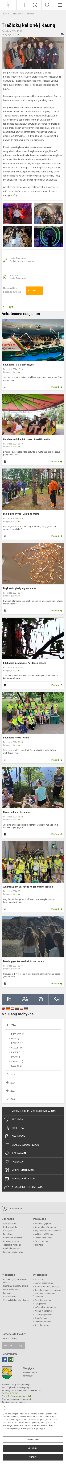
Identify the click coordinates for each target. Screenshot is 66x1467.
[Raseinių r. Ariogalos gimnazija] (8, 4)
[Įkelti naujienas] (23, 5)
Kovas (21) (16, 1057)
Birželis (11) (17, 1043)
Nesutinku (33, 1448)
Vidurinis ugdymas (43, 1223)
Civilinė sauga (41, 1318)
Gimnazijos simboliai (12, 1238)
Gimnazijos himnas (12, 1241)
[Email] (10, 1359)
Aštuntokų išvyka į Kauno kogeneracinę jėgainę (28, 886)
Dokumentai (18, 1136)
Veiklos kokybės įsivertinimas (16, 1300)
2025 (13, 1074)
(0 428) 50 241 (11, 1393)
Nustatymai (33, 1439)
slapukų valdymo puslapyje (33, 1428)
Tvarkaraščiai (15, 1208)
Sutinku (33, 1457)
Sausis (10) (16, 1066)
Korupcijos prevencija (44, 1314)
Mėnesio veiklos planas (25, 1145)
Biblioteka (18, 1128)
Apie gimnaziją (9, 1223)
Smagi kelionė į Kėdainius (17, 812)
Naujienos (18, 13)
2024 (13, 1082)
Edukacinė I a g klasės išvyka (18, 364)
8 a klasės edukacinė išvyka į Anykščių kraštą (26, 439)
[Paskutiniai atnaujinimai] (35, 5)
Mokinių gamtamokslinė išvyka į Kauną (23, 961)
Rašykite (8, 1345)
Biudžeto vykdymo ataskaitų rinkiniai (15, 1281)
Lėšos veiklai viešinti (12, 1289)
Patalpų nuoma (41, 1241)
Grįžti (10, 307)
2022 (13, 1099)
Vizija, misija (9, 1231)
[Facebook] (4, 1359)
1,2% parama (19, 1153)
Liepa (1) (15, 1039)
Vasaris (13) (17, 1061)
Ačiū (32, 290)
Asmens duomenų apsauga (47, 1286)
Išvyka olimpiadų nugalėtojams (19, 588)
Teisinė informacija (43, 1322)
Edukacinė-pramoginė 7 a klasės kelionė (24, 663)
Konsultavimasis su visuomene (49, 1290)
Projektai (17, 1119)
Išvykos (30, 13)
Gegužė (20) (16, 1048)
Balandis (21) (17, 1052)
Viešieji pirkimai (10, 1297)
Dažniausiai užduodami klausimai (45, 1295)
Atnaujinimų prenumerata (27, 1187)
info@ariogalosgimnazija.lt (18, 1396)
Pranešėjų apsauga (43, 1300)
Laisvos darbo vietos (44, 1283)
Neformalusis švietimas (45, 1227)
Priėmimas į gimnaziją (13, 1252)
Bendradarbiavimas (12, 1248)
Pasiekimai (18, 1161)
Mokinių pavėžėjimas (24, 1178)
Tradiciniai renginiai (12, 1245)
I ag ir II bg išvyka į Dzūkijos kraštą (21, 513)
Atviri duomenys (42, 1325)
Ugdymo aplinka (10, 1227)
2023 (13, 1091)
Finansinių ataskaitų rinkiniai (16, 1286)
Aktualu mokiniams (43, 1311)
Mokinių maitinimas (23, 1170)
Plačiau (55, 387)
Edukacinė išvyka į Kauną (16, 737)
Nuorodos (39, 1279)
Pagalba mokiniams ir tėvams (48, 1231)
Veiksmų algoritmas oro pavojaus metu (35, 1111)
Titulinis (5, 13)
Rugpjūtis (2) (17, 1034)
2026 (13, 1025)
